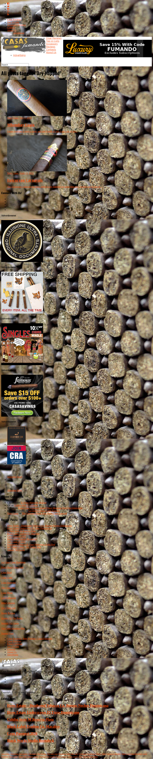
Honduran (4, 757)
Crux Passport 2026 (16, 536)
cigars (80, 757)
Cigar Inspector (8, 582)
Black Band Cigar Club (12, 567)
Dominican (83, 754)
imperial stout (44, 757)
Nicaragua (62, 754)
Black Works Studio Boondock (22, 539)
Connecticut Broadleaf (134, 754)
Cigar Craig (6, 577)
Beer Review (42, 754)
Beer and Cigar (52, 754)
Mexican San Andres (90, 757)
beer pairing (23, 754)
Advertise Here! (14, 477)
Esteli (124, 754)
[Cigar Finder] (16, 444)
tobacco (64, 757)
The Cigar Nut (8, 587)
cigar (72, 754)
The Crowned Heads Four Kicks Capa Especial (44, 513)
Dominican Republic (114, 754)
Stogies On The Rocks (12, 618)
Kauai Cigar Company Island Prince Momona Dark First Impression (50, 508)
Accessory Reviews (16, 25)
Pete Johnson (28, 757)
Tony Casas (12, 513)
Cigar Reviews (14, 19)
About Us (11, 30)
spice (76, 754)
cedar (68, 754)
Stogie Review (8, 613)
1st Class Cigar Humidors (13, 562)
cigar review (5, 754)
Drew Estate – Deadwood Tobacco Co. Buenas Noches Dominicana (39, 525)
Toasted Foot (7, 633)
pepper (144, 754)
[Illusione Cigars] (22, 261)
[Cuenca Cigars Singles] (22, 364)
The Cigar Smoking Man (13, 628)
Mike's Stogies (8, 603)
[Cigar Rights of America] (16, 463)
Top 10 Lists (13, 22)
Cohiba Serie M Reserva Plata (21, 531)
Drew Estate (13, 757)
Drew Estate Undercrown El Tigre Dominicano (29, 528)
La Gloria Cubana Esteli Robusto (44, 510)
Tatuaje (20, 757)
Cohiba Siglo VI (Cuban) (26, 505)
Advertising (18, 33)
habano (58, 757)
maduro (36, 757)
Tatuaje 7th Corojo (16, 550)
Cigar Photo (7, 593)
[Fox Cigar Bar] (22, 312)
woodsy (53, 757)
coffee (104, 754)
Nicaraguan (14, 754)
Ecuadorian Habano (94, 754)
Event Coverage (14, 644)
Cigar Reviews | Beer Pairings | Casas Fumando (29, 638)
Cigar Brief (6, 572)
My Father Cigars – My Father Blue (24, 547)
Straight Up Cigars (10, 623)
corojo (75, 757)
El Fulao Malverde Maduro (33, 502)
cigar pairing (32, 754)
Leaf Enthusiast (8, 598)
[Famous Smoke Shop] (22, 415)
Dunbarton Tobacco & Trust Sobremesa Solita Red (31, 544)
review (70, 757)
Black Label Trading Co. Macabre (23, 533)
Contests (11, 27)
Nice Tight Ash (8, 608)
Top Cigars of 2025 (16, 542)
